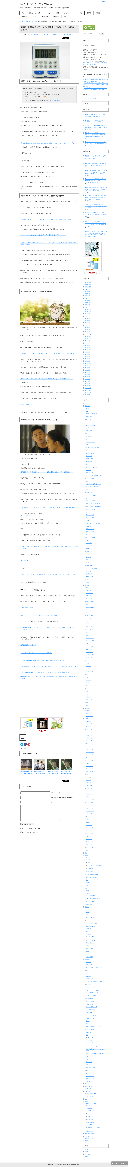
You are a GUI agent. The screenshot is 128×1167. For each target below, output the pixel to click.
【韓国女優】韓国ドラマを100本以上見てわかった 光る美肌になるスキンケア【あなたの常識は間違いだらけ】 (95, 84)
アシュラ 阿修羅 (90, 1001)
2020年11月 (88, 284)
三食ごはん (89, 904)
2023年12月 (88, 282)
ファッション (89, 716)
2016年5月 (87, 376)
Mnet (89, 1116)
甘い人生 (88, 557)
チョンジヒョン (90, 607)
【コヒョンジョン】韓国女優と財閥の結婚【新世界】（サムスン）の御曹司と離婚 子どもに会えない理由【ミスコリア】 (95, 180)
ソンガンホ (89, 836)
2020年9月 (87, 289)
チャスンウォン (90, 752)
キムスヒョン (89, 735)
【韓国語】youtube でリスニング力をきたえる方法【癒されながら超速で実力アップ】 (45, 219)
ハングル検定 (89, 871)
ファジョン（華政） (91, 425)
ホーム (65, 16)
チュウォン (89, 788)
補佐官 (87, 540)
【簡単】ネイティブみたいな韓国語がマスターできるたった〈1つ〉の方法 (95, 120)
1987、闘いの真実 (89, 1134)
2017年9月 (87, 352)
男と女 (87, 1021)
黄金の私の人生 (90, 515)
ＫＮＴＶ (69, 34)
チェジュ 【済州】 (90, 940)
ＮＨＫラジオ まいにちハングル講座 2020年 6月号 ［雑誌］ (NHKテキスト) (43, 235)
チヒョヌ (88, 780)
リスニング (90, 868)
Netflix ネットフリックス (94, 1127)
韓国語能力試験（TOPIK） (93, 874)
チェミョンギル (90, 640)
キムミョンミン (90, 754)
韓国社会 (87, 708)
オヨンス (88, 697)
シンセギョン (89, 649)
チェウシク (89, 850)
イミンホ (88, 743)
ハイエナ (88, 554)
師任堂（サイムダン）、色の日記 (94, 413)
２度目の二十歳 (90, 453)
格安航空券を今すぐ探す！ (28, 645)
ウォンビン (89, 729)
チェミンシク (89, 805)
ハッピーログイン (90, 1029)
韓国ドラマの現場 (90, 917)
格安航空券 (45, 16)
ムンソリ (88, 632)
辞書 (87, 885)
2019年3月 (87, 327)
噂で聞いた (89, 436)
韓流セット (90, 1119)
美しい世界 (89, 551)
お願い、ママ (89, 458)
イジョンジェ (89, 749)
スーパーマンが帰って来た (93, 898)
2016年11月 (88, 363)
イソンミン (89, 794)
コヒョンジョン (90, 615)
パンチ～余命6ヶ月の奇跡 (92, 447)
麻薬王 (87, 1023)
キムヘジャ (89, 691)
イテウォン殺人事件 (91, 995)
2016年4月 (87, 379)
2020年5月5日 (55, 100)
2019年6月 (87, 320)
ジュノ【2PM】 (90, 830)
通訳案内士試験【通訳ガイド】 (94, 877)
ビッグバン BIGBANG (69, 13)
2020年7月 (87, 293)
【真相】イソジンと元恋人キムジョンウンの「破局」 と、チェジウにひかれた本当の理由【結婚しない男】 (95, 157)
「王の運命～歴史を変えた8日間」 (95, 981)
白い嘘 (87, 562)
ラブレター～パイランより (93, 987)
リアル (87, 984)
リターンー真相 (90, 517)
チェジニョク (89, 768)
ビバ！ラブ (89, 1056)
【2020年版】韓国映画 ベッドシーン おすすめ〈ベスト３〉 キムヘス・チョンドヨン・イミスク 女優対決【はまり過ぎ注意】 (96, 172)
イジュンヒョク (90, 771)
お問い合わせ (55, 16)
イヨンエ (88, 590)
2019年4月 (87, 325)
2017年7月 (87, 356)
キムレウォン (89, 763)
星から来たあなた (90, 442)
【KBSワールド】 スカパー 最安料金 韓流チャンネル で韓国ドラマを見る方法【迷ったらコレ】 (48, 574)
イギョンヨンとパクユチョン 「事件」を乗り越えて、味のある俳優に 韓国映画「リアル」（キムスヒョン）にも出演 (95, 197)
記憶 (87, 481)
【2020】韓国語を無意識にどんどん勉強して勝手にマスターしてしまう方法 (42, 661)
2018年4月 (87, 343)
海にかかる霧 (89, 998)
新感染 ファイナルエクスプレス (94, 1026)
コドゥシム (89, 612)
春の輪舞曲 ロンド (90, 461)
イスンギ (88, 782)
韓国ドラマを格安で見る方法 (93, 484)
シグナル (88, 470)
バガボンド (89, 545)
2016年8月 (87, 370)
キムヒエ (88, 587)
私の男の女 (89, 416)
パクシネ (88, 618)
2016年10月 (88, 365)
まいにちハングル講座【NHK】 (95, 865)
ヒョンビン (89, 844)
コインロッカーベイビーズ (93, 1046)
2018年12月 (88, 334)
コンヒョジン (89, 646)
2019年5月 (87, 323)
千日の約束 (89, 565)
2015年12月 (88, 388)
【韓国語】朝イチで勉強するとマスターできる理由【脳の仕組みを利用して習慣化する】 (46, 472)
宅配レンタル (89, 1131)
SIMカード (88, 945)
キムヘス (88, 610)
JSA (87, 1070)
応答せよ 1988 (90, 464)
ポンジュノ (90, 1040)
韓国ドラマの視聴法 (91, 501)
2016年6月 (87, 374)
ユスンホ (88, 797)
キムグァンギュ (90, 827)
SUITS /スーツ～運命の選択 (93, 523)
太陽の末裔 (89, 492)
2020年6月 (87, 296)
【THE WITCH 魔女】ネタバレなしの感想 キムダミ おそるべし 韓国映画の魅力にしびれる (96, 143)
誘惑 (87, 450)
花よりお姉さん (90, 901)
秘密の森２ (89, 582)
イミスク (88, 663)
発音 (89, 862)
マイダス (88, 422)
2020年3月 (87, 302)
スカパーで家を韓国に (27, 607)
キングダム (89, 543)
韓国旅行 (87, 907)
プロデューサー (90, 472)
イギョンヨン (89, 813)
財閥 (87, 713)
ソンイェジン (89, 699)
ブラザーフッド (90, 1076)
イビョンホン (89, 785)
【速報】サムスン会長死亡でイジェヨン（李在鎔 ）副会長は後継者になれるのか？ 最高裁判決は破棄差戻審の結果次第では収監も (95, 135)
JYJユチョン (89, 726)
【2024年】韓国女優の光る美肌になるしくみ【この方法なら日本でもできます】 (95, 115)
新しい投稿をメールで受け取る (31, 832)
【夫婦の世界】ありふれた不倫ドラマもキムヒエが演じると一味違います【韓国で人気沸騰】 (48, 507)
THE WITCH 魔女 (90, 1078)
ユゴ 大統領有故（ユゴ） (92, 993)
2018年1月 (87, 347)
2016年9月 (87, 367)
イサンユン (89, 777)
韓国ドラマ (24, 16)
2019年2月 (87, 329)
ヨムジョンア (89, 671)
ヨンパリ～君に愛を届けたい (93, 475)
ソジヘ (87, 635)
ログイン (87, 1149)
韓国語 (58, 13)
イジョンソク (89, 724)
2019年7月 (87, 318)
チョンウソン (89, 816)
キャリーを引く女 (90, 509)
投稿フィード (88, 1151)
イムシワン (89, 819)
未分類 (86, 403)
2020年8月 (87, 291)
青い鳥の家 (89, 456)
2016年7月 (87, 372)
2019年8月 (87, 316)
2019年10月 (88, 311)
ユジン (87, 643)
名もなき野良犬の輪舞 (91, 1007)
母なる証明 (89, 1064)
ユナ (87, 688)
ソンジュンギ (89, 802)
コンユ (87, 822)
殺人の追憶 (89, 1062)
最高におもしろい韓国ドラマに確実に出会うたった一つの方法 (38, 615)
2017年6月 (87, 358)
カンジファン (89, 766)
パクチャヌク (91, 1037)
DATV (89, 1113)
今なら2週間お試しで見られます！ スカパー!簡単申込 (36, 653)
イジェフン (89, 791)
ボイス (87, 579)
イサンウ (88, 774)
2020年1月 (87, 307)
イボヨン (88, 668)
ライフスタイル (89, 1138)
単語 (89, 859)
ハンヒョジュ (89, 626)
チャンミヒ (89, 624)
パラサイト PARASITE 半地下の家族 (95, 1053)
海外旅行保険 (89, 957)
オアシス (88, 973)
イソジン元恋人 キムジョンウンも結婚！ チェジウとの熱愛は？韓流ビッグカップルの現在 (96, 214)
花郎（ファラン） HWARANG (93, 506)
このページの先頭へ (120, 1163)
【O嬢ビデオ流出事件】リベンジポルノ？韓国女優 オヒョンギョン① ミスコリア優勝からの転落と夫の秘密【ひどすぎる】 (96, 189)
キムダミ (88, 705)
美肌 (23, 13)
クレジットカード (90, 926)
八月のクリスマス (90, 1018)
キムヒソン (89, 685)
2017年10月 (88, 349)
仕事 (87, 880)
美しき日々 (89, 560)
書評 (86, 1099)
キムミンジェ (89, 808)
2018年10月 (88, 338)
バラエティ (35, 16)
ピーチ (87, 909)
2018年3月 (87, 345)
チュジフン (89, 839)
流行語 (87, 710)
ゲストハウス (91, 936)
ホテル (87, 931)
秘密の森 (88, 526)
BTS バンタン (48, 13)
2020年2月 (87, 305)
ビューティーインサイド (92, 1015)
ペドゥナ (88, 680)
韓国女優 (98, 13)
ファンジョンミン (90, 760)
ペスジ (87, 694)
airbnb (89, 934)
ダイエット (87, 1140)
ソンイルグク (89, 738)
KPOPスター (88, 1091)
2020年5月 (87, 298)
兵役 (81, 13)
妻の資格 (88, 419)
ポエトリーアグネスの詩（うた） (94, 967)
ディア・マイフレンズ (91, 495)
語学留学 (88, 882)
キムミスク (89, 621)
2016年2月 (87, 383)
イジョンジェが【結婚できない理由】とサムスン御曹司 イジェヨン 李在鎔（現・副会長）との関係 (96, 127)
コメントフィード (89, 1154)
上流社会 (88, 439)
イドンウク (89, 757)
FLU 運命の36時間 (90, 1067)
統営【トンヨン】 (90, 948)
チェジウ (88, 604)
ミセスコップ (89, 408)
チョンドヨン (89, 652)
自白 (87, 534)
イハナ (87, 702)
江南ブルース (89, 979)
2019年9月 (87, 314)
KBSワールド (62, 34)
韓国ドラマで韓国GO (35, 4)
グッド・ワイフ (90, 498)
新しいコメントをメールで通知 (31, 828)
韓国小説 (87, 1101)
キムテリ (88, 677)
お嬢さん (88, 1032)
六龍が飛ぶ (89, 430)
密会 (87, 411)
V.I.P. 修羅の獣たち (90, 1009)
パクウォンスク (90, 654)
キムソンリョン (90, 638)
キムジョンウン (90, 657)
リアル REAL (89, 1004)
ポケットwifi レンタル (91, 923)
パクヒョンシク (90, 811)
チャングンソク (90, 799)
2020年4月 (87, 300)
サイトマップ (105, 1)
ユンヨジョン (89, 595)
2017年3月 (87, 361)
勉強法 (36, 34)
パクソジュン (89, 847)
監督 (87, 1035)
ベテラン (88, 962)
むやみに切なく (90, 531)
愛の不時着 (89, 574)
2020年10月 (88, 287)
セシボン (88, 970)
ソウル (87, 912)
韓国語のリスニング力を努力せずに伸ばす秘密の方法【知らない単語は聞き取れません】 (46, 379)
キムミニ (88, 674)
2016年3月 (87, 381)
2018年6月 (87, 340)
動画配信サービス (90, 1122)
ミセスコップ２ (90, 478)
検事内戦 (88, 548)
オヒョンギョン (90, 601)
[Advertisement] (49, 700)
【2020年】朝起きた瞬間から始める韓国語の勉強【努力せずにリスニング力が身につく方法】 (48, 143)
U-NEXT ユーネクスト (93, 1125)
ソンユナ (88, 660)
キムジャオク (89, 593)
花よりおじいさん (90, 895)
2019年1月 (87, 331)
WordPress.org (88, 1156)
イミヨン (88, 666)
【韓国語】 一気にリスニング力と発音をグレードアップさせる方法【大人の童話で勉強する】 (48, 353)
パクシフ (88, 746)
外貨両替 (88, 951)
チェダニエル (89, 740)
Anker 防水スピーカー (26, 404)
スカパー (55, 34)
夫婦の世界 (89, 571)
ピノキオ (88, 433)
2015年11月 (88, 390)
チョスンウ (89, 825)
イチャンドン (91, 1043)
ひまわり (88, 976)
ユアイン (88, 721)
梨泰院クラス (89, 576)
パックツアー (89, 954)
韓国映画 (87, 959)
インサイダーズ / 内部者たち (93, 990)
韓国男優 (89, 13)
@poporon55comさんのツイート (91, 98)
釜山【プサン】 (90, 943)
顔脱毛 (87, 890)
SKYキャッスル (90, 529)
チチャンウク (89, 833)
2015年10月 (88, 392)
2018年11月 (88, 336)
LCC (87, 920)
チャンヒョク (89, 841)
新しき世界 (89, 964)
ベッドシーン (89, 1012)
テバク (87, 489)
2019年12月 (88, 309)
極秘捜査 (88, 1059)
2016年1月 (87, 385)
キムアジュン (89, 629)
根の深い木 (89, 428)
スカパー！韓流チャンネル (28, 515)
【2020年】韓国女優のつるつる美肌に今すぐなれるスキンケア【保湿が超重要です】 (45, 672)
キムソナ (88, 683)
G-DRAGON (89, 1088)
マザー (87, 520)
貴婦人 (87, 444)
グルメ (87, 914)
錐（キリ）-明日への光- (92, 467)
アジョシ (88, 1073)
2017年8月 (87, 354)
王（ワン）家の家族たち (92, 568)
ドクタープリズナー (91, 537)
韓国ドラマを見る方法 (34, 13)
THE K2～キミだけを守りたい (93, 503)
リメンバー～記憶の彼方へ (93, 487)
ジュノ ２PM (89, 1096)
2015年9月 (87, 394)
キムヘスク (89, 598)
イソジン (88, 732)
